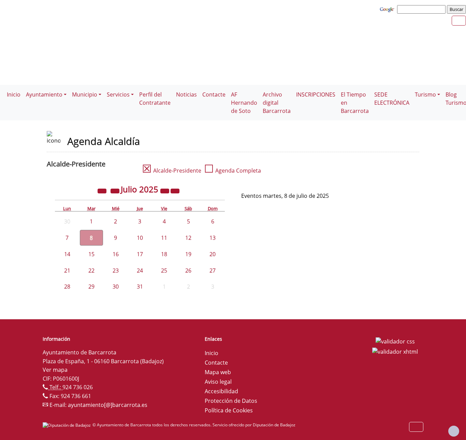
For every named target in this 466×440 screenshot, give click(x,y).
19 (188, 254)
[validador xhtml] (395, 351)
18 (164, 254)
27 (212, 270)
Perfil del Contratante (155, 98)
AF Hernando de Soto (244, 103)
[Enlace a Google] (388, 9)
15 (91, 254)
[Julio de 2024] (103, 190)
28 (67, 286)
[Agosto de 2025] (175, 190)
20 (212, 254)
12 (188, 237)
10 (140, 237)
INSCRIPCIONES (315, 94)
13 (212, 237)
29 (91, 286)
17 (140, 254)
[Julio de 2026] (165, 190)
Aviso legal (218, 381)
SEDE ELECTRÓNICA (391, 98)
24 (140, 270)
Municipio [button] (84, 94)
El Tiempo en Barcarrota (355, 103)
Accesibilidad (221, 391)
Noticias (186, 94)
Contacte (213, 94)
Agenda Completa (232, 170)
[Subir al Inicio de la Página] (453, 431)
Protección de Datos (231, 401)
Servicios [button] (118, 94)
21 (67, 270)
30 (116, 286)
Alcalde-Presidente (171, 170)
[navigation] (422, 9)
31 (140, 286)
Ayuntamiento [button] (44, 94)
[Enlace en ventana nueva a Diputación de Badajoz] (67, 425)
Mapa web (218, 372)
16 (116, 254)
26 (188, 270)
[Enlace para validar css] (395, 341)
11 (164, 237)
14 (67, 254)
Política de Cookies (229, 410)
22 (91, 270)
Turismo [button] (425, 94)
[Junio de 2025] (116, 190)
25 (164, 270)
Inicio (13, 94)
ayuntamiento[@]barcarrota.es (107, 405)
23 (116, 270)
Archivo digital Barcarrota (277, 103)
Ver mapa (55, 369)
